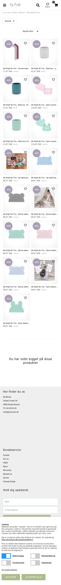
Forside (14, 13)
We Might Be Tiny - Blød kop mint (16, 141)
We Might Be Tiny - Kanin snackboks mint (44, 141)
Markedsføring (35, 556)
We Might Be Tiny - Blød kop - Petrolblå (16, 105)
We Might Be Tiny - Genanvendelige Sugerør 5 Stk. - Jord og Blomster (16, 68)
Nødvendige (6, 556)
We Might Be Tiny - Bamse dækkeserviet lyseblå (16, 287)
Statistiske (35, 563)
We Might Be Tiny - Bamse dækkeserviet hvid (44, 214)
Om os (6, 459)
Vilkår (5, 463)
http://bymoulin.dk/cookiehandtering (17, 540)
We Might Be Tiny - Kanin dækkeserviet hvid (44, 287)
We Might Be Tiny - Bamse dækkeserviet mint (16, 250)
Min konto (7, 470)
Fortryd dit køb (9, 481)
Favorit (6, 478)
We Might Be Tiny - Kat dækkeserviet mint (16, 178)
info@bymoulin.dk (11, 412)
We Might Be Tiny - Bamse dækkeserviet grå (16, 214)
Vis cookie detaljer (9, 570)
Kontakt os (7, 474)
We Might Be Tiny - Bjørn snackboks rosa (44, 105)
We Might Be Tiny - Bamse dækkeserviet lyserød (44, 250)
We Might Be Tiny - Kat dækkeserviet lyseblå (44, 178)
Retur (5, 466)
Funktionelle (6, 563)
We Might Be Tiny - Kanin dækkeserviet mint (16, 323)
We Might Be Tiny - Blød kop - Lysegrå (44, 68)
